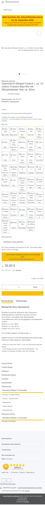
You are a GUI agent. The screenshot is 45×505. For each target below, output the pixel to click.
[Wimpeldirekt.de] (12, 2)
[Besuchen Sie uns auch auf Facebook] (4, 480)
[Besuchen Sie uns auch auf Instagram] (9, 480)
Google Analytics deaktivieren (11, 496)
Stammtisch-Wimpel (8, 414)
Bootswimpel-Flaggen (9, 375)
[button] (34, 2)
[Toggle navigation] (3, 1)
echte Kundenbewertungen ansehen (30, 488)
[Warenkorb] (41, 2)
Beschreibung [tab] (7, 301)
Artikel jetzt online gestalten (13, 242)
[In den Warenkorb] (22, 293)
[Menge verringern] (4, 287)
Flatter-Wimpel (7, 406)
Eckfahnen (5, 371)
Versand (18, 270)
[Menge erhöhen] (41, 287)
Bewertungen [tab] (21, 301)
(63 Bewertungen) (14, 94)
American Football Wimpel (11, 395)
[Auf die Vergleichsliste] (39, 33)
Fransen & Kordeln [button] (9, 421)
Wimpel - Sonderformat (10, 398)
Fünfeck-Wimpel (7, 367)
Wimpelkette (7, 402)
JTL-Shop (26, 502)
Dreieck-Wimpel (7, 363)
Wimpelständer (7, 382)
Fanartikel (5, 378)
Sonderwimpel (14, 101)
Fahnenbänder (7, 410)
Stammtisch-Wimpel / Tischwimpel (15, 390)
